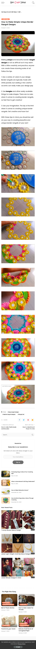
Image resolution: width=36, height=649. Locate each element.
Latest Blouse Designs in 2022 (11, 578)
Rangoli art (21, 414)
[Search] (33, 2)
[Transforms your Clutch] (9, 621)
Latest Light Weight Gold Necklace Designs (15, 554)
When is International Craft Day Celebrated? (23, 481)
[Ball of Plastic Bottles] (9, 600)
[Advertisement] (28, 12)
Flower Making (24, 625)
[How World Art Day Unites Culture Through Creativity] (5, 500)
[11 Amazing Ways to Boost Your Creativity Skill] (5, 474)
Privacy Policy (21, 644)
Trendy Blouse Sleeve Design (11, 530)
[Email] (32, 420)
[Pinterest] (28, 420)
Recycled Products (8, 604)
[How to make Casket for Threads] (27, 600)
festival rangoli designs (9, 414)
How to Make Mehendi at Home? (19, 490)
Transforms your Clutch (8, 629)
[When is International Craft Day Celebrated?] (5, 482)
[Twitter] (24, 420)
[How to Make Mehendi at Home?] (5, 491)
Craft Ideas (5, 19)
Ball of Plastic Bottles (7, 608)
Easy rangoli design (13, 412)
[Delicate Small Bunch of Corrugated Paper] (27, 621)
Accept (18, 647)
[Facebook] (19, 420)
